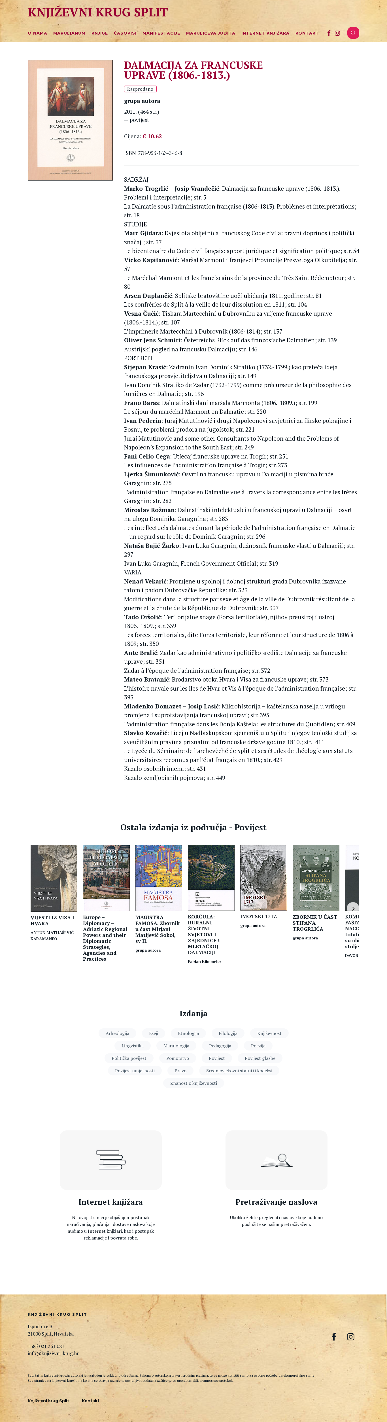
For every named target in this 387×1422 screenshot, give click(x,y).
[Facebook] (329, 33)
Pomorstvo (177, 1058)
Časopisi (125, 33)
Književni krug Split (98, 12)
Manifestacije (161, 33)
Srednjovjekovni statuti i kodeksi (239, 1070)
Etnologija (188, 1033)
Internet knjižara (265, 33)
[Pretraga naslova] (277, 1160)
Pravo (180, 1070)
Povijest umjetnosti (135, 1070)
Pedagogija (220, 1046)
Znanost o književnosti (193, 1083)
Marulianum (69, 33)
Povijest (217, 1058)
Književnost (269, 1033)
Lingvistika (133, 1046)
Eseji (153, 1033)
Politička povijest (129, 1058)
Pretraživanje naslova (276, 1202)
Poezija (258, 1046)
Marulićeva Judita (210, 33)
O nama (37, 33)
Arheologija (117, 1033)
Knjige (100, 33)
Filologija (228, 1033)
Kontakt (307, 33)
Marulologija (176, 1046)
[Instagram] (337, 33)
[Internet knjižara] (111, 1160)
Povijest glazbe (260, 1058)
